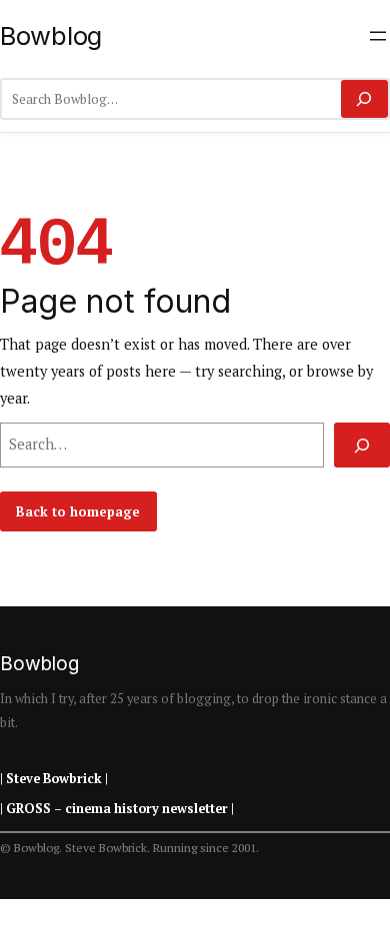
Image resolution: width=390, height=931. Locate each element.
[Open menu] (378, 36)
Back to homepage (78, 511)
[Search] (364, 99)
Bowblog (51, 35)
